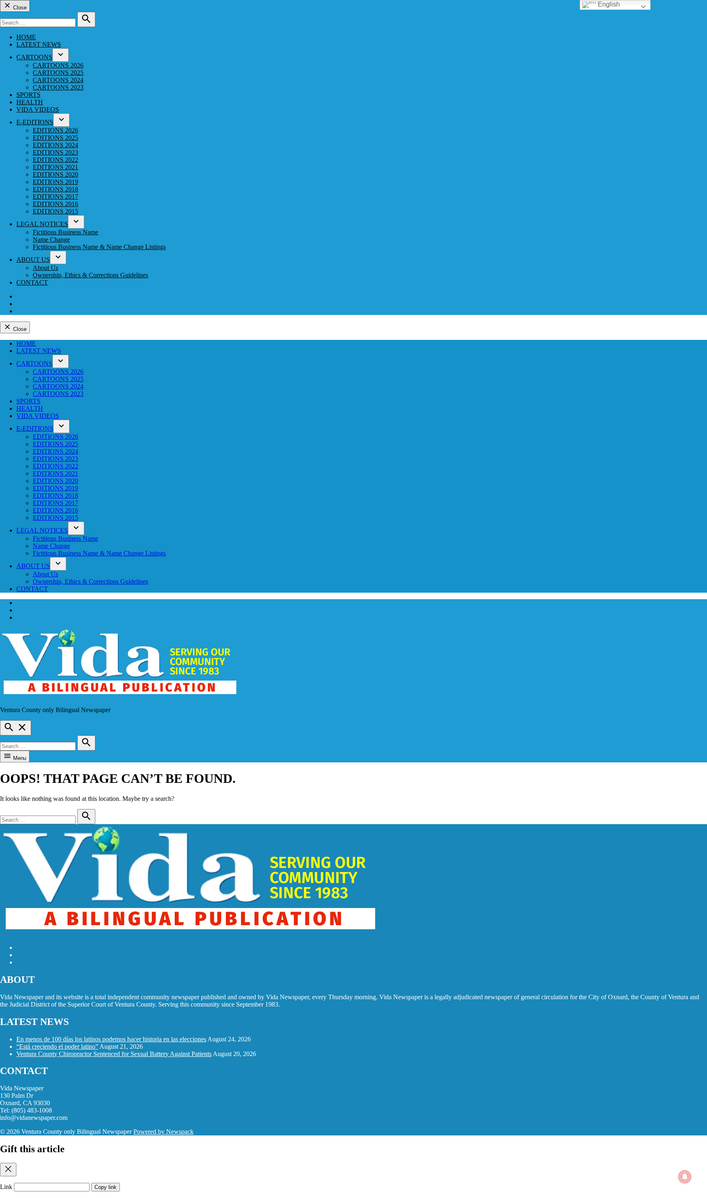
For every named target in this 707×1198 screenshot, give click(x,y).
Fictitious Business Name (65, 232)
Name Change (51, 239)
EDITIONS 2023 (55, 152)
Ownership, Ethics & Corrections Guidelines (90, 275)
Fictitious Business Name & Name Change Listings (99, 246)
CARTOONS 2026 (58, 65)
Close (19, 7)
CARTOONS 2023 (58, 87)
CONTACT (32, 282)
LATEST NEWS (38, 44)
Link (6, 1186)
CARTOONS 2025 (58, 72)
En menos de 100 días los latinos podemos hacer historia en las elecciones (111, 1039)
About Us (45, 267)
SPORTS (28, 94)
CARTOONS (34, 57)
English (608, 4)
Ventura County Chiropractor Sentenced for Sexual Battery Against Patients (114, 1053)
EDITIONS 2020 (55, 174)
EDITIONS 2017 (55, 196)
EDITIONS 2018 (55, 189)
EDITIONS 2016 (55, 203)
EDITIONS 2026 (55, 130)
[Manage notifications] (684, 1176)
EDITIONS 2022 (55, 159)
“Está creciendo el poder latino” (57, 1046)
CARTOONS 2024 (58, 79)
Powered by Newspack (163, 1131)
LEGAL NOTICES (42, 223)
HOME (26, 37)
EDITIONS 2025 (55, 137)
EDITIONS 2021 (55, 167)
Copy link (106, 1187)
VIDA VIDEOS (37, 109)
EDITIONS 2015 (55, 211)
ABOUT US (33, 259)
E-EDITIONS (34, 122)
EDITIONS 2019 (55, 181)
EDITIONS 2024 (55, 145)
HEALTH (29, 102)
